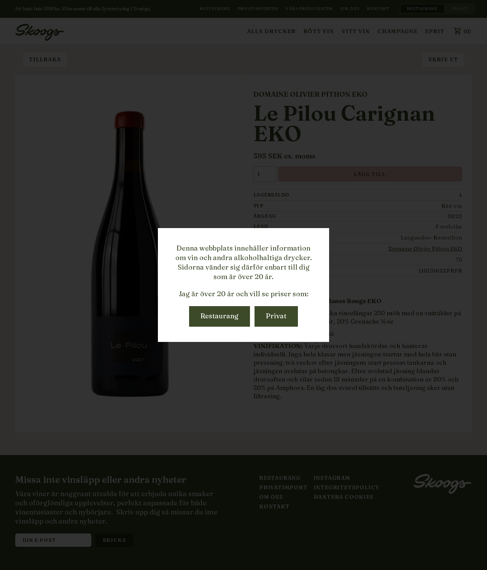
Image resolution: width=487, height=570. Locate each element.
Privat (276, 315)
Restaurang (220, 315)
